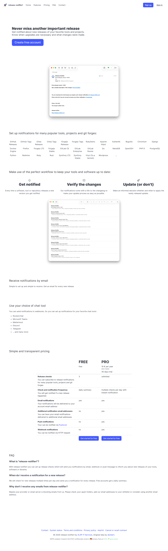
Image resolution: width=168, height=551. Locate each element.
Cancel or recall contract (116, 530)
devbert (111, 535)
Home (28, 5)
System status (56, 530)
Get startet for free (89, 438)
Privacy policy (90, 530)
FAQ (54, 5)
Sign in (160, 5)
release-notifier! (15, 5)
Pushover (63, 425)
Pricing (47, 5)
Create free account (28, 42)
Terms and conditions (73, 530)
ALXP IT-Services (85, 535)
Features (37, 5)
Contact (62, 5)
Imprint (101, 530)
